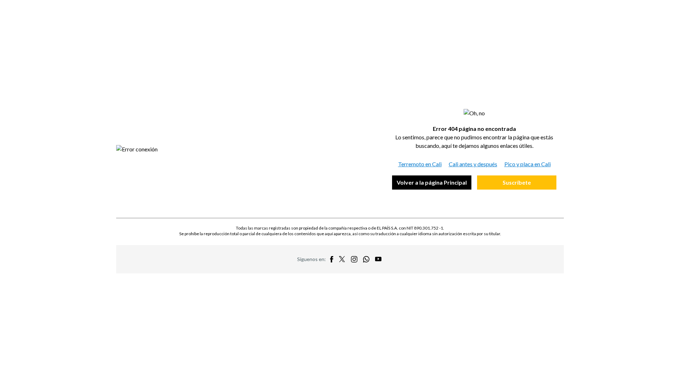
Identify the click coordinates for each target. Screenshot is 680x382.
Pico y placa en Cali (527, 164)
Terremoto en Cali (420, 164)
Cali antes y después (473, 164)
